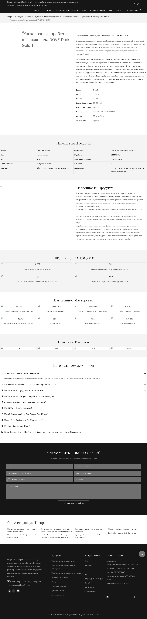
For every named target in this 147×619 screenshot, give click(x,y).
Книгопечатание (57, 595)
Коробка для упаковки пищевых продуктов (43, 16)
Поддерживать (89, 587)
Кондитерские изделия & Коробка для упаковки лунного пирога (85, 16)
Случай (87, 583)
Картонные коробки (58, 586)
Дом (86, 561)
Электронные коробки (59, 577)
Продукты (20, 16)
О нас (86, 574)
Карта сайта (94, 614)
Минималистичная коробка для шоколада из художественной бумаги (22, 536)
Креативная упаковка (92, 570)
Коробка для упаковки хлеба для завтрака (122, 533)
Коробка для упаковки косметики (63, 561)
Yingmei (10, 16)
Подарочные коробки (59, 582)
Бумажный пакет (57, 590)
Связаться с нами (90, 591)
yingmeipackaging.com (79, 614)
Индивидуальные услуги (93, 578)
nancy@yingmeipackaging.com (124, 564)
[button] (140, 10)
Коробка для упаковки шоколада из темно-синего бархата (89, 536)
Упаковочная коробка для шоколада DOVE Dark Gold (30, 20)
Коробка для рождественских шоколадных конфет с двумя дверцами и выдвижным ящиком (55, 536)
